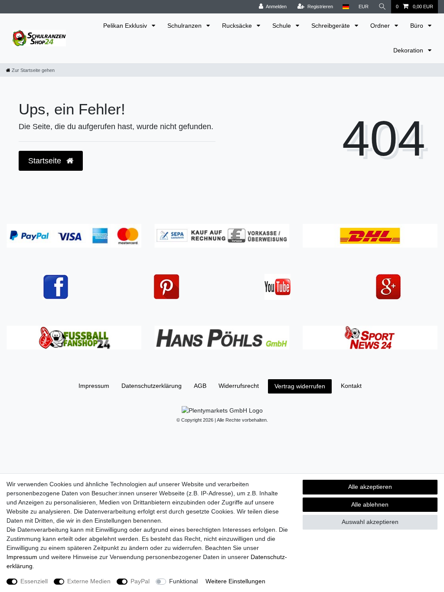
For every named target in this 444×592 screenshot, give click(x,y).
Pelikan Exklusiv (126, 25)
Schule (282, 25)
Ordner (381, 25)
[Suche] (382, 6)
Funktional (183, 581)
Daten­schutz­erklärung (151, 385)
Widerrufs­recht (239, 385)
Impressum (93, 385)
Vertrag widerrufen (299, 386)
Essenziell (34, 581)
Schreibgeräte (331, 25)
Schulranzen (185, 25)
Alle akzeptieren (370, 486)
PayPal (140, 581)
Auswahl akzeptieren (370, 521)
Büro (417, 25)
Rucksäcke (238, 25)
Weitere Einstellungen (235, 581)
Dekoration (409, 50)
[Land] (346, 6)
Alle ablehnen (369, 504)
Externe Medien (89, 581)
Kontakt (351, 385)
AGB (200, 385)
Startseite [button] (45, 160)
